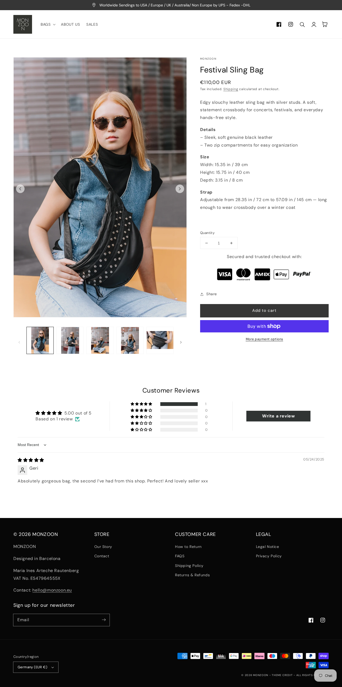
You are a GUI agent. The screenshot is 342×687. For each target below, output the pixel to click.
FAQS (179, 556)
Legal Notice (267, 546)
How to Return (188, 546)
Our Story (103, 546)
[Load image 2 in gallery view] (70, 340)
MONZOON (260, 675)
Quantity (207, 233)
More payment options (264, 339)
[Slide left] (20, 189)
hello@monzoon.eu (52, 590)
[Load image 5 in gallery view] (160, 340)
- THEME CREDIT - (282, 675)
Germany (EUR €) (32, 667)
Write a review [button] (278, 416)
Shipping (230, 89)
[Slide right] (180, 189)
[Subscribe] (104, 620)
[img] (31, 460)
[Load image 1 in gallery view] (40, 340)
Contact (101, 556)
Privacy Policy (269, 556)
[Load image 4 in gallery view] (130, 340)
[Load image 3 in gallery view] (100, 340)
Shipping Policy (189, 565)
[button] (47, 24)
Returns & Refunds (192, 575)
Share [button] (211, 293)
